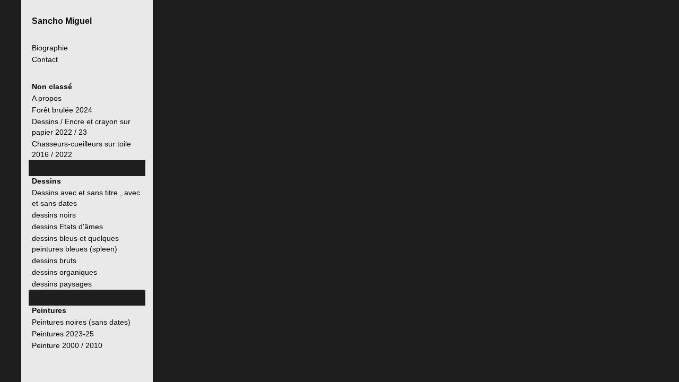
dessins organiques (64, 272)
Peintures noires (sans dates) (81, 322)
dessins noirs (54, 215)
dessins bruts (54, 260)
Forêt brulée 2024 (62, 110)
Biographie (50, 48)
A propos (47, 98)
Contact (45, 60)
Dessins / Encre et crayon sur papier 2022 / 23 (81, 126)
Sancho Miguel (62, 20)
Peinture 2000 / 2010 (67, 345)
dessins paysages (62, 284)
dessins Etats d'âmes (67, 226)
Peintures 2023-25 (63, 333)
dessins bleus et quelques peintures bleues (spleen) (75, 243)
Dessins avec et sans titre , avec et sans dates (86, 197)
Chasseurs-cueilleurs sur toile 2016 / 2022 (81, 149)
